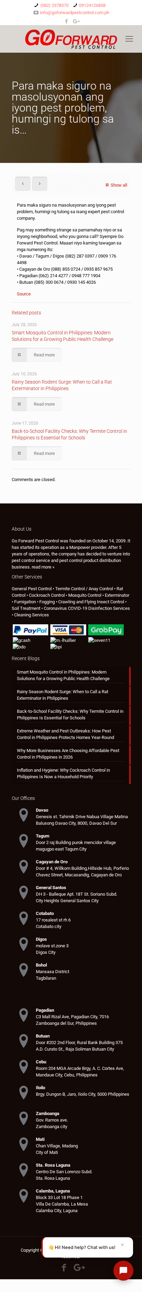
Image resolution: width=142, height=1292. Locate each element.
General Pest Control (32, 588)
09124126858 (92, 5)
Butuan (43, 1036)
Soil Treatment (26, 608)
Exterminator (117, 595)
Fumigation (25, 601)
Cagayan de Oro (52, 861)
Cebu (41, 1061)
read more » (43, 567)
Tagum (42, 835)
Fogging (47, 601)
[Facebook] (66, 21)
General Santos (51, 887)
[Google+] (75, 21)
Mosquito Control (84, 595)
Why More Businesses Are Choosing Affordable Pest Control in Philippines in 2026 (68, 754)
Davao (42, 810)
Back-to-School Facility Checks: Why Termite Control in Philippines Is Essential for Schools (70, 714)
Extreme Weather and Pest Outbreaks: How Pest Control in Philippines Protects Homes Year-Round (65, 734)
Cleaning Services (31, 614)
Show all (119, 185)
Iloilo (40, 1087)
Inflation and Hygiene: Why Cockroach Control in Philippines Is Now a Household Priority (63, 773)
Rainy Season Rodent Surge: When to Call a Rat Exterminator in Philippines (62, 695)
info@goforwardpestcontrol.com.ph (74, 12)
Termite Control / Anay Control (84, 588)
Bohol (41, 965)
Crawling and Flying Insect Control (91, 601)
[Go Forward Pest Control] (71, 39)
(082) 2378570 (54, 5)
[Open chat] (123, 1271)
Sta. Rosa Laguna (53, 1165)
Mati (40, 1139)
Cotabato (45, 913)
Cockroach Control (47, 595)
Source (24, 293)
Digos (41, 939)
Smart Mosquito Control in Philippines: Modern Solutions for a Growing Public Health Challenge (63, 675)
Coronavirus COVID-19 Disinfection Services (87, 608)
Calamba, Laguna (53, 1191)
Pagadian (45, 1010)
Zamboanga (47, 1113)
